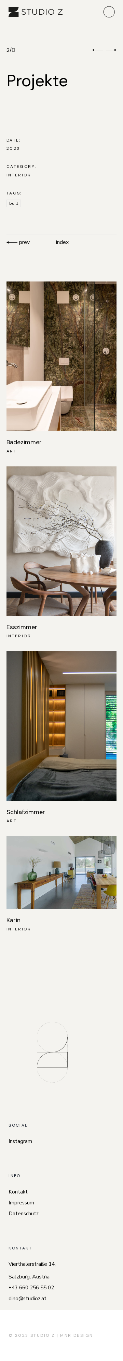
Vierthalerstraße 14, (32, 1264)
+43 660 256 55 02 (31, 1287)
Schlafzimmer (25, 812)
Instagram (20, 1141)
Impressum (21, 1202)
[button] (97, 50)
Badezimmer (24, 442)
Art (11, 451)
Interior (18, 175)
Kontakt (18, 1191)
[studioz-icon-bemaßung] (52, 1052)
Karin (13, 920)
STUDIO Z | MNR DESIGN (61, 1335)
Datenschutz (24, 1213)
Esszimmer (21, 627)
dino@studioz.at (27, 1298)
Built (13, 203)
